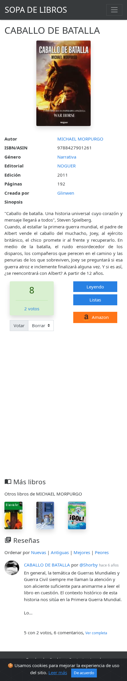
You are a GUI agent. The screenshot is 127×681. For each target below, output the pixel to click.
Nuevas (38, 552)
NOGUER (66, 166)
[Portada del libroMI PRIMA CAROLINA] (45, 515)
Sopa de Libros (36, 9)
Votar (19, 325)
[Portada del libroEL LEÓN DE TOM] (13, 515)
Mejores (82, 552)
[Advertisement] (63, 411)
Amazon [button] (100, 317)
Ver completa (96, 632)
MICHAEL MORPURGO (80, 139)
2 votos (31, 309)
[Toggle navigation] (114, 9)
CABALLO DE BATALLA (47, 565)
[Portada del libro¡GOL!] (77, 515)
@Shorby (88, 565)
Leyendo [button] (95, 287)
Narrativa (66, 157)
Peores (102, 552)
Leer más (57, 672)
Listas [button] (95, 300)
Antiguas (60, 552)
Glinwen (65, 193)
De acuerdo (84, 672)
